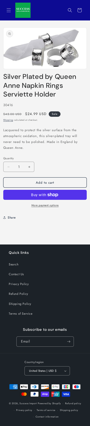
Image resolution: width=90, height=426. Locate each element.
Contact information (47, 416)
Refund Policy (18, 294)
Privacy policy (24, 410)
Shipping (8, 120)
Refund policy (73, 403)
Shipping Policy (20, 304)
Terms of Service (21, 313)
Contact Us (16, 274)
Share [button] (12, 217)
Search (14, 264)
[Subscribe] (69, 341)
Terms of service (46, 410)
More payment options (45, 205)
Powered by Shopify (49, 403)
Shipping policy (69, 410)
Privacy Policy (19, 284)
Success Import (28, 403)
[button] (9, 10)
